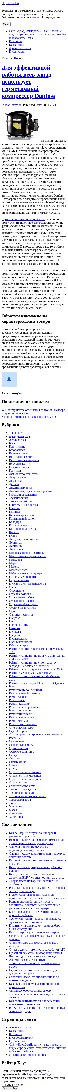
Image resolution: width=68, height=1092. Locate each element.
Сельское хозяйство (21, 751)
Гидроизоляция (19, 467)
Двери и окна (17, 477)
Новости (19, 58)
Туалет (13, 803)
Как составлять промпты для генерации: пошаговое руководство (35, 1002)
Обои (12, 587)
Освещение (16, 590)
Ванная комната (19, 453)
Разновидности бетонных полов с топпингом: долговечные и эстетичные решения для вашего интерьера (34, 905)
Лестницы (15, 546)
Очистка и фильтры (21, 614)
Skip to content (10, 3)
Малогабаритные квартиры (26, 552)
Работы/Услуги (18, 645)
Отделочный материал (23, 604)
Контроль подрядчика (23, 528)
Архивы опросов (20, 48)
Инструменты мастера (23, 504)
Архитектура (17, 439)
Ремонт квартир (19, 703)
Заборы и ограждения (23, 494)
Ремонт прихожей (20, 713)
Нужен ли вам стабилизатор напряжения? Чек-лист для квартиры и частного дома (36, 954)
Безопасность (17, 450)
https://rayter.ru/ (36, 1074)
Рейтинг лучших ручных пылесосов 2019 (36, 669)
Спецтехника (17, 761)
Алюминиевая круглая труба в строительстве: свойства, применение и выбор (34, 963)
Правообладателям (21, 1037)
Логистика (16, 549)
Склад (13, 755)
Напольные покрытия (23, 576)
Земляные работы (20, 501)
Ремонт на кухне (20, 710)
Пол (11, 621)
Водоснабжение (19, 463)
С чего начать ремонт (23, 727)
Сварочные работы (21, 744)
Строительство (18, 782)
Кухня (13, 535)
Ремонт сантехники (21, 717)
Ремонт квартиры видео (24, 707)
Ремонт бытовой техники (25, 689)
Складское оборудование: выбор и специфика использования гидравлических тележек (37, 994)
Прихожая (15, 631)
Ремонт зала (17, 700)
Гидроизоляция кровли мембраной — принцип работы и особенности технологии (37, 896)
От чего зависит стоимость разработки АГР (37, 949)
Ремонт (14, 686)
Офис (12, 611)
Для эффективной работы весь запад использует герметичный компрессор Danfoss (28, 81)
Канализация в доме (22, 515)
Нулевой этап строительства (27, 583)
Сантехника (17, 741)
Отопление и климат (22, 607)
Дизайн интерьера (20, 487)
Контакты (15, 41)
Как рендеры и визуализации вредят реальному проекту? (32, 834)
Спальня (14, 758)
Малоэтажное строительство (27, 556)
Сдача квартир (18, 748)
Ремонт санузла (19, 720)
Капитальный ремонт (23, 518)
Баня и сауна (17, 446)
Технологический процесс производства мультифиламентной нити (35, 920)
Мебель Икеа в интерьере (25, 573)
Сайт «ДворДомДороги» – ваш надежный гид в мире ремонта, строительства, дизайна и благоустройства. (37, 34)
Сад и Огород (18, 731)
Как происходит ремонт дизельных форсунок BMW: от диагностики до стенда (36, 875)
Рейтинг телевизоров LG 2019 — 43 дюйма (37, 683)
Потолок (14, 628)
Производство (18, 638)
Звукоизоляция (18, 498)
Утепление (16, 806)
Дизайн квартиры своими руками (31, 491)
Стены (13, 765)
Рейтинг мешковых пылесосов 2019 (32, 672)
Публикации (17, 51)
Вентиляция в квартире (24, 460)
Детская (14, 484)
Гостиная (15, 470)
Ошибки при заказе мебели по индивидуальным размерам (28, 848)
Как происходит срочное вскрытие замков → (31, 416)
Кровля (14, 532)
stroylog (12, 104)
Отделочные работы (22, 597)
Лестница (15, 542)
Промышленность (20, 642)
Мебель (14, 566)
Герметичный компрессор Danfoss (23, 219)
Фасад (13, 809)
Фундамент (16, 813)
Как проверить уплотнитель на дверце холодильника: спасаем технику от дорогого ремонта (37, 936)
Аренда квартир (19, 436)
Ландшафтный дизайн (23, 539)
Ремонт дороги (18, 696)
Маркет (14, 563)
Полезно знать (18, 624)
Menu (6, 24)
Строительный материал (25, 775)
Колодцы (15, 522)
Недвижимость (19, 580)
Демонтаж (15, 480)
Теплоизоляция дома (22, 789)
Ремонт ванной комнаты (25, 693)
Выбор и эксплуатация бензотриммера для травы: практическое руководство (36, 841)
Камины (14, 511)
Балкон (13, 443)
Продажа (15, 635)
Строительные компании (25, 772)
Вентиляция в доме (21, 456)
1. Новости (16, 432)
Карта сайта (16, 44)
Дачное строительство (23, 474)
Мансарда (15, 559)
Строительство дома (22, 785)
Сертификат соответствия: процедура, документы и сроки (33, 971)
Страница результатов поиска (28, 1054)
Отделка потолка (20, 594)
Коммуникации (19, 525)
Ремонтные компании (23, 724)
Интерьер (15, 508)
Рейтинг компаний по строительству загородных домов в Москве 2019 (32, 664)
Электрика (16, 816)
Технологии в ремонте (23, 792)
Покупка (14, 618)
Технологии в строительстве (27, 796)
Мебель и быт (18, 570)
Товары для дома (20, 799)
